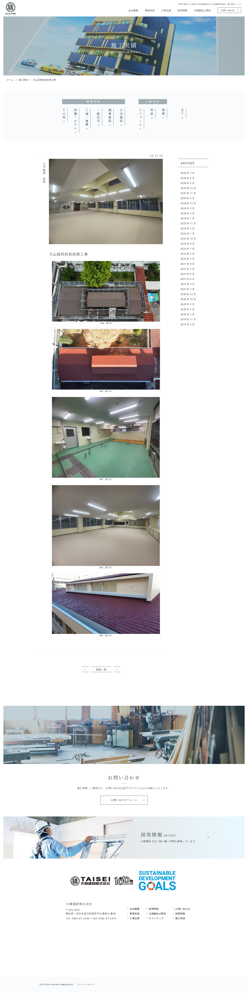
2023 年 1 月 (188, 233)
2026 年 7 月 (188, 173)
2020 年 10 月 (188, 299)
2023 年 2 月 (188, 228)
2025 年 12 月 (188, 188)
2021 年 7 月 (188, 268)
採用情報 (182, 10)
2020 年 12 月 (188, 294)
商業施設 (110, 115)
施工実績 (23, 79)
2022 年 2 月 (188, 258)
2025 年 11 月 (188, 193)
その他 (64, 113)
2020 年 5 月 (188, 309)
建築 (163, 112)
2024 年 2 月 (188, 213)
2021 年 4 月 (188, 279)
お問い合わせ (228, 10)
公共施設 (121, 115)
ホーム (10, 79)
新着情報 (180, 913)
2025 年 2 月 (188, 198)
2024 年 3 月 (188, 208)
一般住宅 (98, 115)
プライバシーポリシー (86, 984)
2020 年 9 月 (188, 304)
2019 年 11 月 (188, 319)
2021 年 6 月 (188, 273)
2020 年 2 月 (188, 314)
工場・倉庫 (87, 117)
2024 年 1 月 (188, 218)
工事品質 (166, 10)
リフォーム (140, 117)
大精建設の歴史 (202, 10)
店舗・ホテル (75, 119)
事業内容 (150, 10)
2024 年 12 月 (188, 203)
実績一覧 (101, 669)
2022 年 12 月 (188, 238)
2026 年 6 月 (188, 178)
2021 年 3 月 (188, 284)
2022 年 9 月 (188, 243)
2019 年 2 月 (188, 324)
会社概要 (134, 10)
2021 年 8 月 (188, 263)
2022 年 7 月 (188, 248)
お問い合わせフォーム (124, 800)
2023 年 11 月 (188, 223)
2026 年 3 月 (188, 183)
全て (182, 112)
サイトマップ (156, 918)
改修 (152, 112)
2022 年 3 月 (188, 253)
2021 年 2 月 (188, 289)
